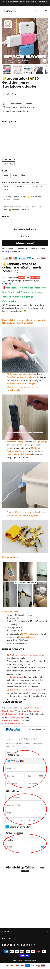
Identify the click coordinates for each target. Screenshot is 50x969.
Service (7, 931)
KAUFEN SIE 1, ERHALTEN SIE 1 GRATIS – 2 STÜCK (23, 188)
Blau (23, 175)
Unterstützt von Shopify (31, 960)
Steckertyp (8, 159)
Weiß (6, 175)
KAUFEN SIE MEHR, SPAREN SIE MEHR (21, 182)
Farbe (5, 171)
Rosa (15, 175)
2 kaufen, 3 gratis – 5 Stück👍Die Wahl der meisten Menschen (22, 198)
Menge (5, 217)
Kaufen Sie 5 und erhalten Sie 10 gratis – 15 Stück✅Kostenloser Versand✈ (22, 208)
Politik (7, 938)
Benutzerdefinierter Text (18, 945)
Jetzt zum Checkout (25, 243)
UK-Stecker (8, 163)
